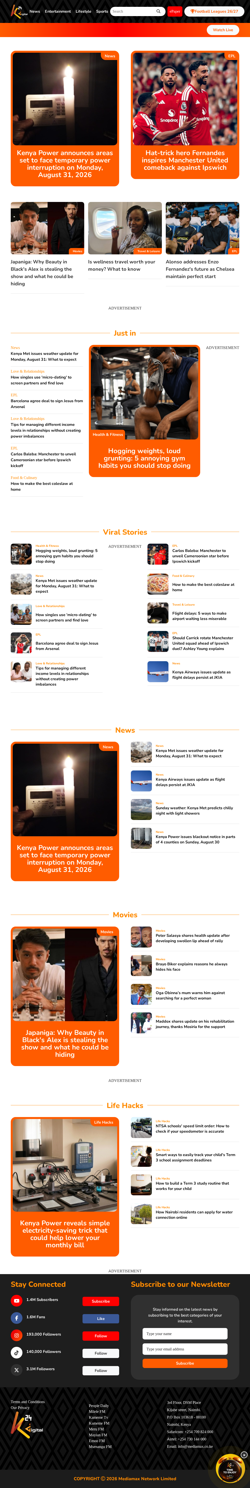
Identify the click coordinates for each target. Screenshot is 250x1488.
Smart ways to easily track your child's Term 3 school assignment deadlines (195, 1157)
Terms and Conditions (28, 1402)
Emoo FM (97, 1441)
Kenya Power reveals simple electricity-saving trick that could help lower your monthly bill (65, 1234)
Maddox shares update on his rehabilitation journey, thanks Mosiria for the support (195, 1024)
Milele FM (97, 1411)
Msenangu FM (100, 1446)
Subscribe (185, 1363)
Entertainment (58, 11)
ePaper (175, 11)
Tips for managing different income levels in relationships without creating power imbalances (46, 430)
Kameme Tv (98, 1417)
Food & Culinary (24, 477)
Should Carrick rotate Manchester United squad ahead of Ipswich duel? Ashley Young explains (202, 643)
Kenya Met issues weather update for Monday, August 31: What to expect (66, 586)
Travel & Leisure (148, 251)
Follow (101, 1336)
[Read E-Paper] (230, 1468)
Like (101, 1318)
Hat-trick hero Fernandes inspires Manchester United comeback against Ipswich (185, 160)
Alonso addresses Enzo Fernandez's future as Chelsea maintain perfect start (200, 269)
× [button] (244, 1454)
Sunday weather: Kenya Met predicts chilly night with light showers (194, 810)
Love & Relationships (27, 371)
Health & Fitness (108, 434)
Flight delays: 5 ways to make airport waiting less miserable (199, 616)
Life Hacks (103, 1122)
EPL (231, 56)
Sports (102, 11)
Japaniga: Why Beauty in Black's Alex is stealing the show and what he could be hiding (65, 1043)
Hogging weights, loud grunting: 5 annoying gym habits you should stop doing (144, 458)
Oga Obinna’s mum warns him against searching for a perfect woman (190, 995)
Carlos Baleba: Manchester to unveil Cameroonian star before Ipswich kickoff (43, 460)
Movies (77, 251)
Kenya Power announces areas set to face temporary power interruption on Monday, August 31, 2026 (65, 164)
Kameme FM (99, 1423)
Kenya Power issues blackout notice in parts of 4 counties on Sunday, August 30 (195, 839)
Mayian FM (98, 1435)
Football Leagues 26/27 (216, 11)
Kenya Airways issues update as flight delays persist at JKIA (201, 674)
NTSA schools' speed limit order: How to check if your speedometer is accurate (192, 1128)
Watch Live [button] (223, 30)
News (35, 11)
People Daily (99, 1405)
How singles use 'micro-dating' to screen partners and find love (66, 617)
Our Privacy (20, 1407)
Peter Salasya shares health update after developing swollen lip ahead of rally (193, 938)
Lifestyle (83, 11)
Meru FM (96, 1429)
